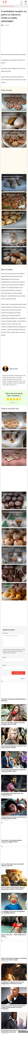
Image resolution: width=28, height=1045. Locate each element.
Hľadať (21, 3)
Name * (4, 657)
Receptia (3, 6)
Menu (25, 3)
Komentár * (5, 633)
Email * (4, 665)
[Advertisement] (14, 38)
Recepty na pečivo (9, 6)
